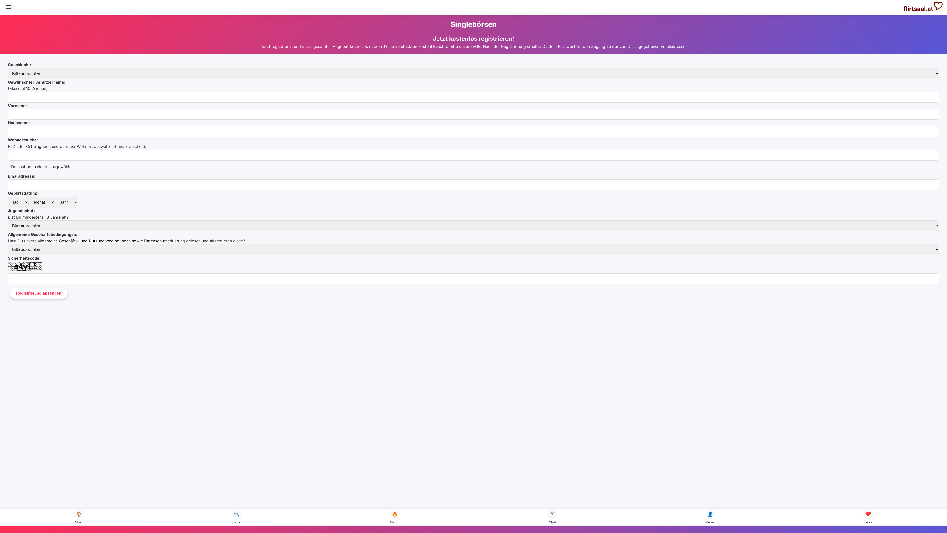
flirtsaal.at (918, 8)
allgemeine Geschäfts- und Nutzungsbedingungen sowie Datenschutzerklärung (111, 240)
